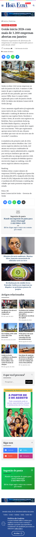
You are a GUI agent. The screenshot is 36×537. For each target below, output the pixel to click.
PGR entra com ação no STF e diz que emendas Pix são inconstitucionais (26, 336)
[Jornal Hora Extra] (18, 5)
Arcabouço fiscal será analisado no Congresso (9, 312)
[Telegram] (17, 57)
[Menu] (2, 6)
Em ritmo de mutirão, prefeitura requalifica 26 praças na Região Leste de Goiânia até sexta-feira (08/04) (26, 358)
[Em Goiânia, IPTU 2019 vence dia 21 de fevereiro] (9, 327)
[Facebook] (3, 57)
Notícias (12, 21)
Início (5, 21)
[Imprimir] (23, 202)
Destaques (5, 25)
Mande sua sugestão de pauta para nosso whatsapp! (18, 221)
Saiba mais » (18, 528)
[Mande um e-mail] (11, 48)
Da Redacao (7, 48)
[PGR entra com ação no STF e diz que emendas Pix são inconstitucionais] (27, 327)
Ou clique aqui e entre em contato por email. (19, 228)
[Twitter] (8, 57)
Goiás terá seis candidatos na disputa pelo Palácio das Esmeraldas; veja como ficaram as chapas (9, 359)
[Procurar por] (34, 6)
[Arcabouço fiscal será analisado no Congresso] (9, 304)
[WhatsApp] (13, 57)
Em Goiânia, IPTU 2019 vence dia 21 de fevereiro (9, 335)
